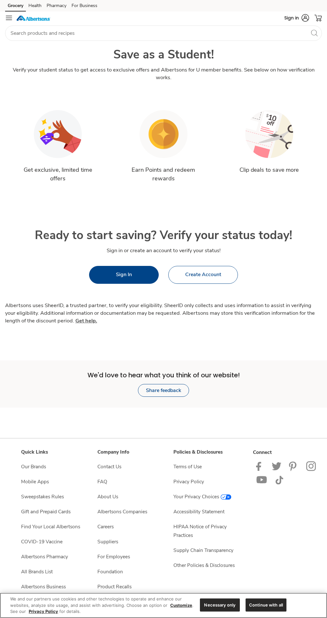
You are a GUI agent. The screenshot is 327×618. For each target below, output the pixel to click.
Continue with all (266, 604)
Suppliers (107, 541)
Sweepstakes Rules (42, 496)
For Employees (113, 556)
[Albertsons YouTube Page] (262, 480)
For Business (84, 6)
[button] (297, 18)
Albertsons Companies (122, 511)
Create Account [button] (203, 274)
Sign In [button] (124, 274)
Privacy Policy (188, 481)
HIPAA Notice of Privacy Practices (200, 531)
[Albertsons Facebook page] (260, 466)
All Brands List (37, 571)
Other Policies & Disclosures (204, 565)
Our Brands (33, 466)
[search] (314, 33)
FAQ (102, 481)
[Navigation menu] (9, 17)
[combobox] (163, 33)
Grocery (15, 6)
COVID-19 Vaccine (42, 541)
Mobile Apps (35, 481)
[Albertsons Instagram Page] (311, 466)
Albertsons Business (43, 586)
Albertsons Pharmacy (44, 556)
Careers (105, 526)
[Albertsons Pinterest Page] (293, 466)
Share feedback (163, 390)
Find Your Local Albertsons (50, 526)
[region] (163, 605)
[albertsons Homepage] (33, 18)
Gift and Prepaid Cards (46, 511)
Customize (181, 605)
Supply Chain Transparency (203, 550)
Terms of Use (187, 466)
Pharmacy (56, 6)
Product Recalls (114, 586)
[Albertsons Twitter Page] (276, 466)
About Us (107, 496)
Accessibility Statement (198, 511)
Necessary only (219, 604)
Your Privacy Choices (196, 496)
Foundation (110, 571)
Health (35, 6)
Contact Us (109, 466)
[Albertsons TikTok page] (279, 480)
